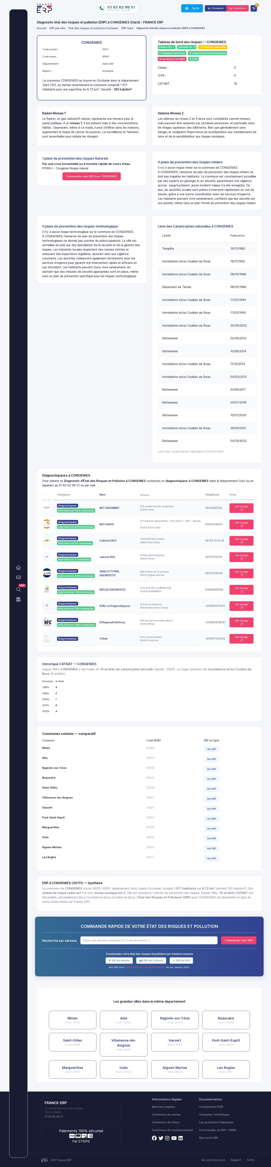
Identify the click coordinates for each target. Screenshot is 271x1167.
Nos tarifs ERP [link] (208, 1138)
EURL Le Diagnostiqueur (115, 605)
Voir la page (241, 506)
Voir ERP (211, 749)
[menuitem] (42, 28)
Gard (242, 481)
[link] (18, 567)
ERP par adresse (120, 960)
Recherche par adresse (59, 940)
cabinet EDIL (107, 556)
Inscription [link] (239, 8)
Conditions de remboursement (172, 1130)
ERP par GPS (183, 960)
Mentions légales (163, 1107)
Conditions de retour (166, 1122)
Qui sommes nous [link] (213, 1160)
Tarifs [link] (195, 8)
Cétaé (103, 638)
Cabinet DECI (108, 540)
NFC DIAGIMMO (109, 507)
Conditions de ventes (166, 1114)
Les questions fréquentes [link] (216, 1122)
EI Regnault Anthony (112, 622)
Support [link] (236, 1160)
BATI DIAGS (107, 524)
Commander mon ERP (239, 940)
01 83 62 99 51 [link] (54, 1116)
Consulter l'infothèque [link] (214, 1114)
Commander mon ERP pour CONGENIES (91, 176)
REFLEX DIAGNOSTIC (113, 589)
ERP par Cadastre (153, 960)
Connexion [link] (217, 8)
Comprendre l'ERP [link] (211, 1107)
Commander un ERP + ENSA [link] (217, 1130)
